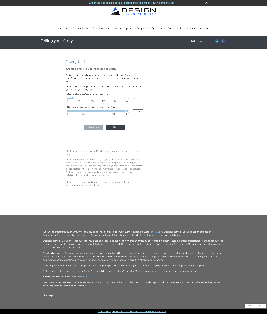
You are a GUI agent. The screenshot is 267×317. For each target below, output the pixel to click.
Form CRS (82, 276)
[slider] (98, 98)
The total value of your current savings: (87, 94)
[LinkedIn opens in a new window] (217, 42)
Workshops (121, 28)
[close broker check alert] (206, 3)
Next (116, 127)
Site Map (48, 295)
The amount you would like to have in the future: (92, 107)
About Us (79, 28)
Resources (99, 28)
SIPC (160, 231)
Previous (94, 127)
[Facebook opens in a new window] (223, 42)
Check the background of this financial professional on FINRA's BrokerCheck (132, 2)
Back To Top (254, 305)
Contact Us (174, 28)
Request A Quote (148, 28)
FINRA (153, 231)
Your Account (196, 28)
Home (63, 28)
